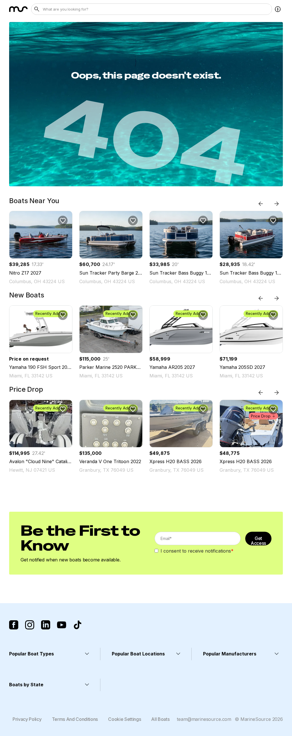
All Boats (160, 719)
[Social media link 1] (13, 624)
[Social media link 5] (77, 624)
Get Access (258, 540)
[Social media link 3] (45, 624)
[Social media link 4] (61, 624)
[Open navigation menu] (278, 9)
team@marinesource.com (204, 719)
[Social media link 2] (29, 624)
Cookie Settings (124, 719)
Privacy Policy (27, 719)
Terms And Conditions (75, 719)
